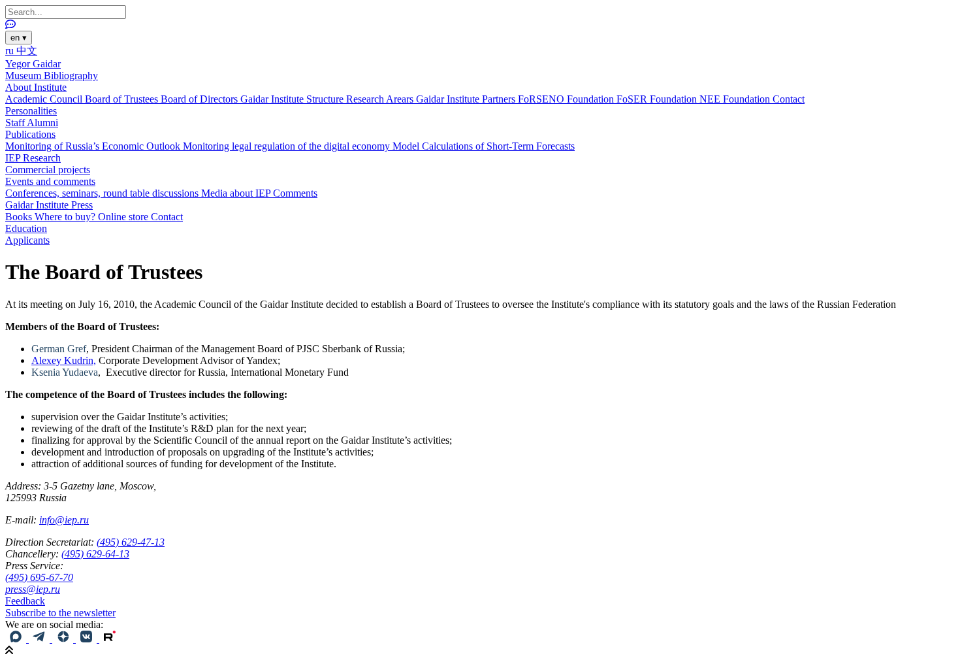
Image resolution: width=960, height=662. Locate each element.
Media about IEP (237, 193)
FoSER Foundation (657, 99)
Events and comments (50, 181)
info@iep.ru (64, 519)
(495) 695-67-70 (39, 577)
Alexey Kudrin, (63, 360)
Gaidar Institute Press (49, 204)
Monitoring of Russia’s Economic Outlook (94, 146)
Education (26, 228)
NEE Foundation (736, 99)
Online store (124, 216)
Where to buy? (66, 216)
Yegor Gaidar (33, 63)
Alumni (42, 122)
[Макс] (17, 638)
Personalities (31, 110)
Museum (24, 75)
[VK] (87, 638)
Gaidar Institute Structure (293, 99)
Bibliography (71, 75)
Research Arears (381, 99)
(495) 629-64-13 (95, 553)
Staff (16, 122)
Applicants (27, 240)
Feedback (25, 600)
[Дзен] (64, 638)
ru (10, 50)
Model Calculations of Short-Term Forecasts (483, 146)
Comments (295, 193)
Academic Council (45, 99)
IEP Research (33, 157)
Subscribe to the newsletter (60, 612)
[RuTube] (109, 638)
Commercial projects (47, 169)
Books (20, 216)
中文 (26, 50)
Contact (789, 99)
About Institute (36, 87)
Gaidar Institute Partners (467, 99)
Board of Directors (200, 99)
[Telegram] (40, 638)
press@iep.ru (32, 589)
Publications (30, 134)
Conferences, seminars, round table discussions (103, 193)
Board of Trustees (123, 99)
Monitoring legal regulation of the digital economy (287, 146)
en (18, 37)
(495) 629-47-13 (131, 542)
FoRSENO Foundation (567, 99)
